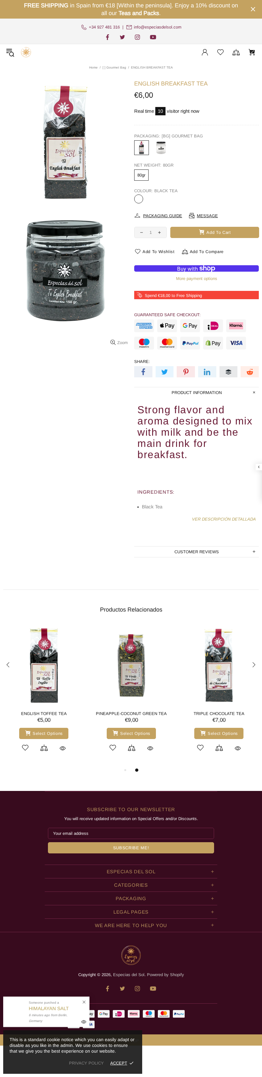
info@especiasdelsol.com (157, 27)
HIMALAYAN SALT (49, 1008)
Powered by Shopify (165, 974)
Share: (142, 361)
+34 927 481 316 (104, 27)
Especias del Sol (25, 52)
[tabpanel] (44, 695)
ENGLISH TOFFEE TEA (44, 713)
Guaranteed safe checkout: (167, 314)
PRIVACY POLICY (86, 1063)
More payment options (196, 278)
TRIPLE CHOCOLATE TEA (219, 713)
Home (93, 67)
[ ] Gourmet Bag (114, 67)
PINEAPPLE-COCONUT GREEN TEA (131, 713)
